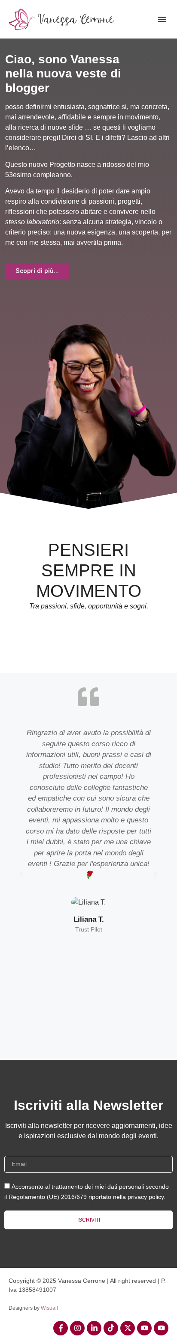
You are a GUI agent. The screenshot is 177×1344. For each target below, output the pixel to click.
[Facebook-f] (60, 1328)
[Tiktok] (111, 1328)
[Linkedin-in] (94, 1328)
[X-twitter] (127, 1328)
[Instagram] (77, 1328)
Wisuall (49, 1308)
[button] (162, 19)
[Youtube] (144, 1328)
